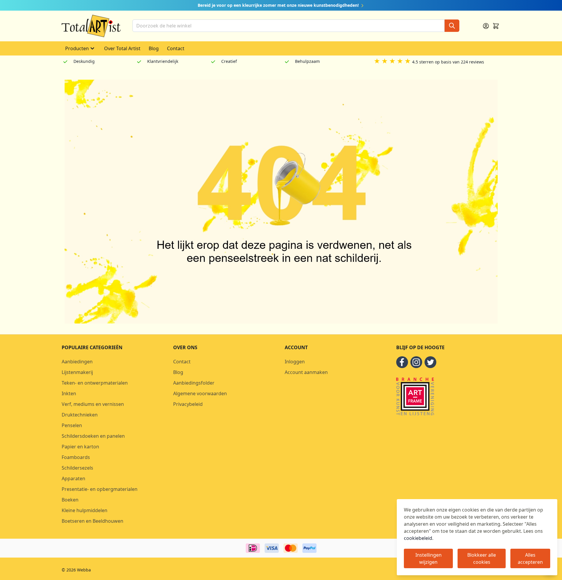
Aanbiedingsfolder (193, 383)
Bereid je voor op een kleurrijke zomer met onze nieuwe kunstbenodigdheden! (279, 5)
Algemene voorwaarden (200, 393)
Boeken (70, 499)
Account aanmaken (306, 372)
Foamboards (76, 457)
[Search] (452, 25)
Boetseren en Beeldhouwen (92, 521)
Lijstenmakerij (77, 372)
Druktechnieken (80, 414)
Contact (175, 48)
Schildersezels (77, 468)
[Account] (486, 26)
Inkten (69, 393)
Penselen (72, 425)
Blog (154, 48)
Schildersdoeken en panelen (93, 436)
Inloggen (295, 361)
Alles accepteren (530, 558)
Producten (77, 48)
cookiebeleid (418, 538)
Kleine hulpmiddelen (84, 510)
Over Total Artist (122, 48)
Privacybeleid (188, 404)
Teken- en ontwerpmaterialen (95, 383)
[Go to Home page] (91, 26)
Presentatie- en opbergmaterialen (99, 489)
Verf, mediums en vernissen (93, 404)
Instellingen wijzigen (428, 558)
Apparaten (73, 478)
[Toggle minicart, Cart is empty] (496, 26)
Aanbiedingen (77, 361)
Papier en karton (80, 446)
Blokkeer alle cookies (481, 558)
